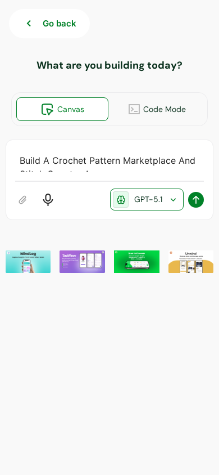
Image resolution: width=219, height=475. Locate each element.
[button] (28, 262)
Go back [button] (59, 23)
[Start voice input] (48, 200)
